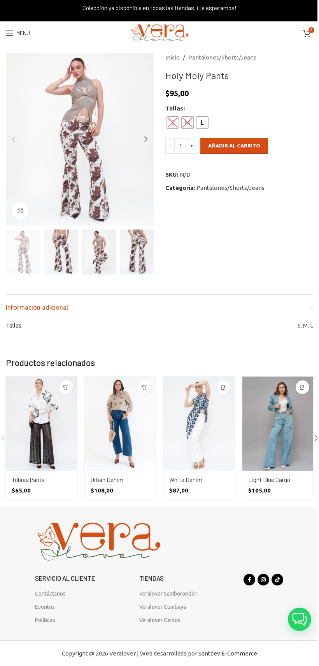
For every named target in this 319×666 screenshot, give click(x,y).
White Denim (185, 479)
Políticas (45, 620)
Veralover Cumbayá (162, 607)
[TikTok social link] (277, 579)
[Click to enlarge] (20, 211)
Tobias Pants (28, 479)
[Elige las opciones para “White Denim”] (224, 387)
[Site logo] (159, 32)
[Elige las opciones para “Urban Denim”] (145, 387)
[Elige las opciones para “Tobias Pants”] (66, 387)
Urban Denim (107, 479)
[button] (13, 139)
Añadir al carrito (234, 145)
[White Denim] (199, 424)
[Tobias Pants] (41, 424)
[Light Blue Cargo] (278, 424)
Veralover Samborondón (168, 594)
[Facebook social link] (249, 579)
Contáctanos (50, 594)
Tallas (174, 108)
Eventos (45, 607)
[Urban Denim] (120, 424)
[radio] (173, 122)
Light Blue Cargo (269, 479)
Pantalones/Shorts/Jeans (222, 57)
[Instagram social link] (263, 579)
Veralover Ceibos (160, 620)
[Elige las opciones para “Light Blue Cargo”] (302, 387)
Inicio (172, 57)
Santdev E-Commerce (227, 653)
